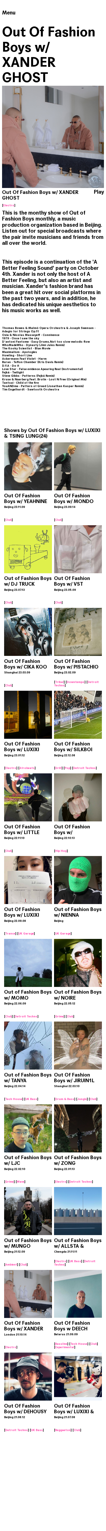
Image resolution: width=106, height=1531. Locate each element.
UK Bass (31, 1099)
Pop (67, 768)
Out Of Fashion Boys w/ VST (72, 581)
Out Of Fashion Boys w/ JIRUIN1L (74, 1078)
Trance (10, 933)
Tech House (13, 1099)
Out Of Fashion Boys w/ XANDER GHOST (23, 1328)
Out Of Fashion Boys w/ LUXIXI (22, 746)
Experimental (64, 1347)
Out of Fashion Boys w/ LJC (28, 1160)
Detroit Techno (84, 768)
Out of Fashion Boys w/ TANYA (28, 1078)
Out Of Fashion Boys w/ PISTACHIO (76, 664)
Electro (8, 205)
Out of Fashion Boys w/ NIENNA (78, 912)
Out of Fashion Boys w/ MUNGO (28, 1243)
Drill (58, 768)
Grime (59, 1016)
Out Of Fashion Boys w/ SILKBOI (73, 746)
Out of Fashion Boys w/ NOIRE (78, 995)
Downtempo (76, 682)
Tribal (59, 682)
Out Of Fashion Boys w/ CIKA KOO (25, 664)
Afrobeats (27, 768)
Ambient (11, 1264)
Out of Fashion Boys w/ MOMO (28, 995)
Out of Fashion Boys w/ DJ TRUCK (28, 581)
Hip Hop (61, 851)
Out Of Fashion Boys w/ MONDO (74, 498)
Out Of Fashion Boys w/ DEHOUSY (25, 1409)
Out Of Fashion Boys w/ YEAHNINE (25, 498)
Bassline (61, 1344)
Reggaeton (63, 1430)
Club (8, 520)
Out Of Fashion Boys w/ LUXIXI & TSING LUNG (52, 433)
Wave (20, 1181)
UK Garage (26, 933)
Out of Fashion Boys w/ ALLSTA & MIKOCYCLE (78, 1246)
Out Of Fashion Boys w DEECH (72, 1326)
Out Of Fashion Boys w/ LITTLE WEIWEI (22, 832)
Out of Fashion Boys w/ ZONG (78, 1160)
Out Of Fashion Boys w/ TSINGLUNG (72, 832)
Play (99, 192)
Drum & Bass (64, 1099)
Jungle (82, 1099)
